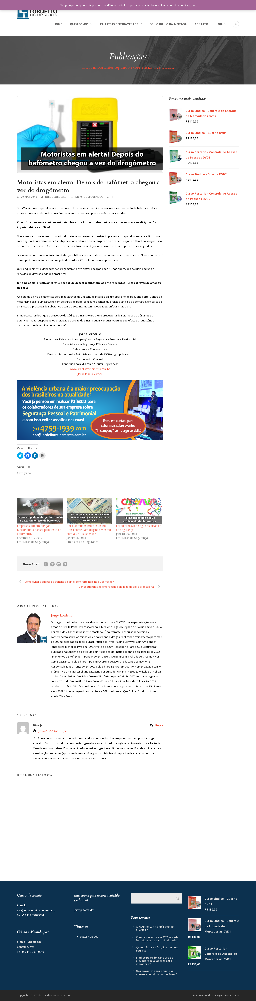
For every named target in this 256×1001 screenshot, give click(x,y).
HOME (58, 24)
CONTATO (201, 24)
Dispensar (190, 5)
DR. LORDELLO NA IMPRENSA (168, 24)
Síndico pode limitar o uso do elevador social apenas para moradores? (154, 961)
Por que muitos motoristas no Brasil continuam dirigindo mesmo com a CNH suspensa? (89, 530)
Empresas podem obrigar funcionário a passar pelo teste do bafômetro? (39, 530)
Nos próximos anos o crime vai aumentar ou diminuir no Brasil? (156, 972)
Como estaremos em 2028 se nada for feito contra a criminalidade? (157, 938)
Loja (219, 24)
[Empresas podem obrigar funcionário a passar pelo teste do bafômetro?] (40, 511)
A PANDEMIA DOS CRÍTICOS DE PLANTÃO (155, 928)
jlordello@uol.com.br (90, 374)
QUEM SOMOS (79, 24)
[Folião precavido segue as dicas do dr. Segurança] (139, 511)
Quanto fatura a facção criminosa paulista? (157, 949)
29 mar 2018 (29, 197)
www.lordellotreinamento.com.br (90, 369)
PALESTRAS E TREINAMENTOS (119, 24)
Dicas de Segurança (89, 197)
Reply (159, 725)
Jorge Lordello (56, 197)
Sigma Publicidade (29, 942)
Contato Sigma (26, 947)
